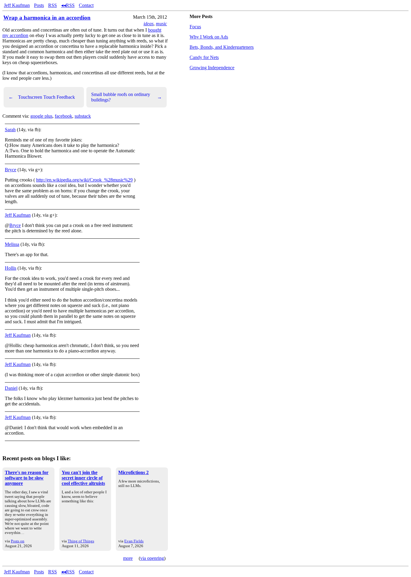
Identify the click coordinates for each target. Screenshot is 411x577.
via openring (152, 558)
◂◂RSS (68, 5)
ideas (148, 23)
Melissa (12, 244)
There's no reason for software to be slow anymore (26, 478)
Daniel (11, 388)
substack (83, 116)
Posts (39, 5)
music (161, 23)
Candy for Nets (204, 57)
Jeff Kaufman (17, 5)
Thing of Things (81, 541)
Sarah (10, 129)
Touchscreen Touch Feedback (41, 97)
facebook (63, 116)
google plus (41, 116)
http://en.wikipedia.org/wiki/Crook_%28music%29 (84, 179)
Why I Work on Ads (209, 36)
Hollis (10, 268)
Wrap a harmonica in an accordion (47, 17)
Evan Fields (134, 541)
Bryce (10, 169)
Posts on (17, 541)
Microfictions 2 (133, 472)
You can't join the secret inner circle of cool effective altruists (83, 478)
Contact (86, 5)
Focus (195, 26)
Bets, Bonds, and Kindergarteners (222, 47)
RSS (52, 5)
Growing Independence (212, 67)
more (128, 558)
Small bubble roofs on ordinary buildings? (126, 97)
